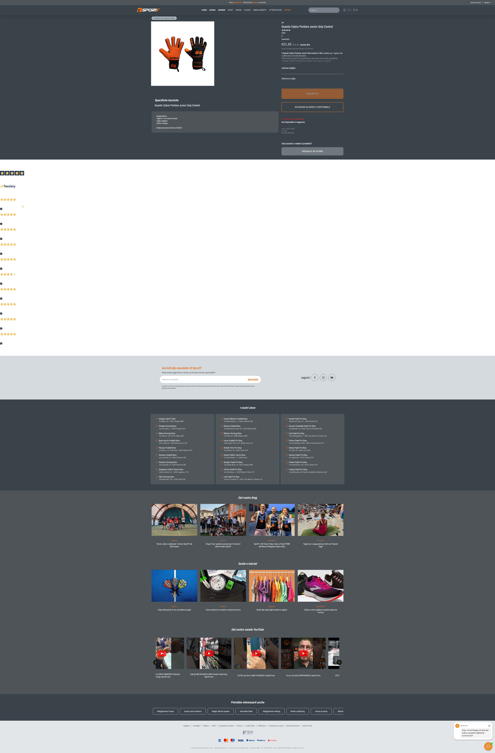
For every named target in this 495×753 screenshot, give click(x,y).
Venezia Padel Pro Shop (301, 456)
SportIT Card (307, 726)
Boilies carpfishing (298, 711)
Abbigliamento (259, 10)
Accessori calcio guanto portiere (164, 18)
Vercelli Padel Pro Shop (303, 420)
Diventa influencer (293, 726)
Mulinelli (341, 711)
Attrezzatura (275, 10)
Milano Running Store (171, 434)
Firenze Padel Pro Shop (306, 441)
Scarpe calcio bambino (192, 711)
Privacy (239, 726)
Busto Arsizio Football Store (173, 441)
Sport (230, 10)
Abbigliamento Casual (165, 711)
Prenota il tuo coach (276, 726)
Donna (212, 10)
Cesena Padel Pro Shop (303, 463)
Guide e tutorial (247, 564)
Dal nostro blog (247, 498)
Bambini (221, 10)
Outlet (287, 10)
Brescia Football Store (240, 427)
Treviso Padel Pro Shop (239, 470)
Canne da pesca (321, 711)
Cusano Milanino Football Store (238, 420)
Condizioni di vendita (226, 726)
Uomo (204, 10)
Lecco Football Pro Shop (238, 441)
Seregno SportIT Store (171, 420)
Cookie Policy (250, 726)
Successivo (13, 196)
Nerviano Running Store (172, 463)
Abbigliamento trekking (271, 711)
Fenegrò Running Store (172, 427)
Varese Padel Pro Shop (299, 449)
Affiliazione (262, 726)
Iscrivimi (253, 379)
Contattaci (196, 726)
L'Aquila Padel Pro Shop (308, 470)
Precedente (4, 196)
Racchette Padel (246, 711)
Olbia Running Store (172, 478)
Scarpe (247, 10)
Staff (214, 726)
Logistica (186, 726)
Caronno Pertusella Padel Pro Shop (305, 427)
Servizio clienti (476, 2)
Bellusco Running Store (235, 434)
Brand (239, 10)
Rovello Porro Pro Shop (236, 449)
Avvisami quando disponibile (312, 107)
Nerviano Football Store (172, 456)
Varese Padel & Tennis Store (235, 456)
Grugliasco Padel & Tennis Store (173, 470)
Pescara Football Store (175, 449)
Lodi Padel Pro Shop (243, 478)
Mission (206, 726)
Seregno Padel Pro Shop (238, 463)
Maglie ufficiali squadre (220, 711)
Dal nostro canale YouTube (247, 629)
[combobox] (324, 10)
